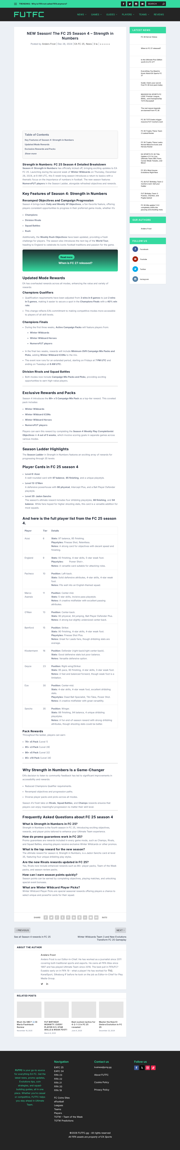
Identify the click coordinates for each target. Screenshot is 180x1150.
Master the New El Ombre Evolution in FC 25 (110, 1024)
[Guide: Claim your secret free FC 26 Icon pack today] (136, 84)
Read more (66, 257)
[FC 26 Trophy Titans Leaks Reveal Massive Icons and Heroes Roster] (136, 144)
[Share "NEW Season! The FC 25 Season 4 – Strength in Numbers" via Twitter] (51, 917)
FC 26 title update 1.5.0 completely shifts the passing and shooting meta (152, 207)
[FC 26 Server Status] (136, 38)
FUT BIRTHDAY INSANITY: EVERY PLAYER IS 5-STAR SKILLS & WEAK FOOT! (55, 1026)
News (80, 14)
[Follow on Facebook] (136, 1068)
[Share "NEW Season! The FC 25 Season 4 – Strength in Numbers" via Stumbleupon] (85, 917)
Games (95, 14)
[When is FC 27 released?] (136, 50)
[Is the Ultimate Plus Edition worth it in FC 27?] (136, 61)
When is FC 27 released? (75, 263)
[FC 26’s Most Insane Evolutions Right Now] (136, 172)
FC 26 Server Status (149, 37)
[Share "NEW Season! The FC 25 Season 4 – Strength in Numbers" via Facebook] (46, 917)
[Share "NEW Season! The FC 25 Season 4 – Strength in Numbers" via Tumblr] (62, 917)
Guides (110, 14)
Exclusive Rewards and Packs (40, 149)
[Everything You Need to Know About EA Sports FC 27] (136, 73)
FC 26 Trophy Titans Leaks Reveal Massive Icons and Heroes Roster (152, 144)
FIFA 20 (58, 1086)
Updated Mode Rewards (37, 144)
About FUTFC (101, 1074)
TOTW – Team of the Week (68, 1116)
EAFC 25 (59, 1067)
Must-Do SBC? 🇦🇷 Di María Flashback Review (27, 1024)
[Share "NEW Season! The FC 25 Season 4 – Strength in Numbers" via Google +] (57, 917)
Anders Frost (49, 43)
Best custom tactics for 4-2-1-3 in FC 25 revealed (83, 1024)
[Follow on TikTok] (153, 1068)
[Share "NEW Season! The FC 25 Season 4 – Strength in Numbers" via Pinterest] (68, 917)
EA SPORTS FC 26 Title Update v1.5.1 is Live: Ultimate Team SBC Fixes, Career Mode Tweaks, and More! (151, 158)
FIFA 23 (58, 1075)
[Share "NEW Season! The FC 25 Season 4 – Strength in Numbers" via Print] (96, 917)
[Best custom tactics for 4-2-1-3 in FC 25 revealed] (84, 1010)
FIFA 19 (58, 1090)
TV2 (110, 970)
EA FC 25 (79, 43)
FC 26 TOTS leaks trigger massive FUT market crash (152, 121)
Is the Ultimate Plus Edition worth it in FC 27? (151, 61)
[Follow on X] (142, 1068)
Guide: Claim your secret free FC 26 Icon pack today (152, 84)
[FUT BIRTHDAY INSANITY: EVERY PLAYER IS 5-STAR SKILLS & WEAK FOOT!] (56, 1010)
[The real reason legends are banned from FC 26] (136, 110)
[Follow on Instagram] (147, 1068)
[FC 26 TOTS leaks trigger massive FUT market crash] (136, 121)
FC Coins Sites (62, 1097)
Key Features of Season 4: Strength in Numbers (49, 140)
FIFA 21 (58, 1082)
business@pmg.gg (103, 1067)
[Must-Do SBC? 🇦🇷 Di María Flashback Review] (29, 1010)
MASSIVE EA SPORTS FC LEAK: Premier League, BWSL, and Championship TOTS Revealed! (151, 97)
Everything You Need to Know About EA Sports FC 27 (151, 73)
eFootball (59, 1101)
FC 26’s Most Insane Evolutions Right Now (149, 171)
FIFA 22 (58, 1078)
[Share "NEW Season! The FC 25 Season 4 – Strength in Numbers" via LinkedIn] (74, 917)
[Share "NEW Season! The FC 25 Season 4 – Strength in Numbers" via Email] (91, 917)
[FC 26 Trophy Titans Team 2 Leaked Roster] (136, 132)
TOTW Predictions (63, 1120)
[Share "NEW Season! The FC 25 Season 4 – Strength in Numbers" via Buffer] (79, 917)
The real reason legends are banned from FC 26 (150, 109)
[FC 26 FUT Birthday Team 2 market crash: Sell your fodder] (136, 183)
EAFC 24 (59, 1071)
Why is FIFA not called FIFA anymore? (49, 4)
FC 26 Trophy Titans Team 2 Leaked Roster (151, 132)
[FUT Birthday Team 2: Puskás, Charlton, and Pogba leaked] (136, 195)
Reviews (159, 14)
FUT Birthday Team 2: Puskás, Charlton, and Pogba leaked (150, 195)
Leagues (58, 1105)
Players (127, 14)
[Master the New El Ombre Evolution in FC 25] (111, 1010)
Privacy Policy (101, 1089)
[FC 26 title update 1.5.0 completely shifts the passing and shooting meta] (136, 207)
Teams (143, 14)
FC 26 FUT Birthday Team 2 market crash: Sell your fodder (152, 184)
